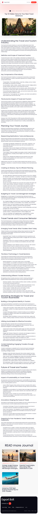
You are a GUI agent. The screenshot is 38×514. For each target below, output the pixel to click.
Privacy (29, 510)
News (9, 507)
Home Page (4, 507)
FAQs (13, 507)
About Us (25, 510)
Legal (35, 510)
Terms (32, 510)
